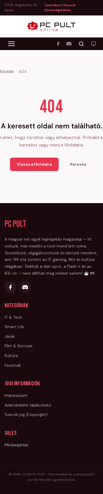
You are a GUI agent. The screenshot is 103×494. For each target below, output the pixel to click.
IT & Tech (13, 317)
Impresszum (16, 395)
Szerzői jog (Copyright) (26, 414)
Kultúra (11, 355)
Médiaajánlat (17, 444)
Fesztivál (13, 365)
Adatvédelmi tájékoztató (28, 405)
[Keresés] (81, 43)
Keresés (78, 164)
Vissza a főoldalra (34, 164)
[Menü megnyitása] (11, 43)
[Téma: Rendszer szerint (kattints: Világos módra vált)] (93, 44)
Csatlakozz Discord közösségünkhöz (60, 7)
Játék (10, 336)
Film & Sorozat (19, 345)
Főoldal (6, 71)
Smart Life (14, 326)
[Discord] (69, 44)
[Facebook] (58, 44)
